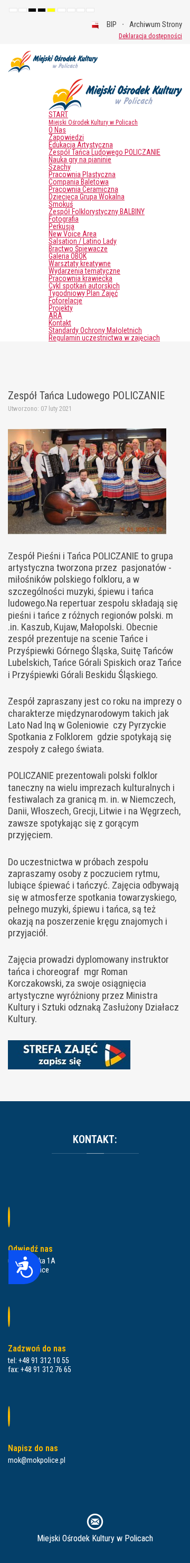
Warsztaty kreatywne (80, 263)
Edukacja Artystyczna (81, 145)
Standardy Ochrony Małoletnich (95, 330)
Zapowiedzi (66, 137)
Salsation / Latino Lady (83, 241)
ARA (55, 315)
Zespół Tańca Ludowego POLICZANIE (104, 152)
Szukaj (103, 36)
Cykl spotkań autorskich (84, 286)
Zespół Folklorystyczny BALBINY (97, 211)
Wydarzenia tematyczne (84, 271)
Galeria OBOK (68, 256)
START (93, 118)
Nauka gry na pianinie (80, 159)
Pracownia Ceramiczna (83, 189)
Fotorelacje (65, 300)
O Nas (57, 130)
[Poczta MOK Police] (95, 1521)
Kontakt (60, 323)
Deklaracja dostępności (150, 36)
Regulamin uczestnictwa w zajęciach (104, 337)
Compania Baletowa (79, 182)
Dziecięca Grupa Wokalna (87, 196)
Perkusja (61, 226)
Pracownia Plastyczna (82, 174)
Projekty (61, 308)
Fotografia (64, 219)
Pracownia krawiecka (80, 278)
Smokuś (61, 204)
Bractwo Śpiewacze (78, 248)
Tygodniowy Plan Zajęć (83, 293)
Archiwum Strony (155, 24)
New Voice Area (73, 234)
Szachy (60, 167)
